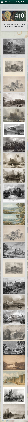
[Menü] (1, 2)
